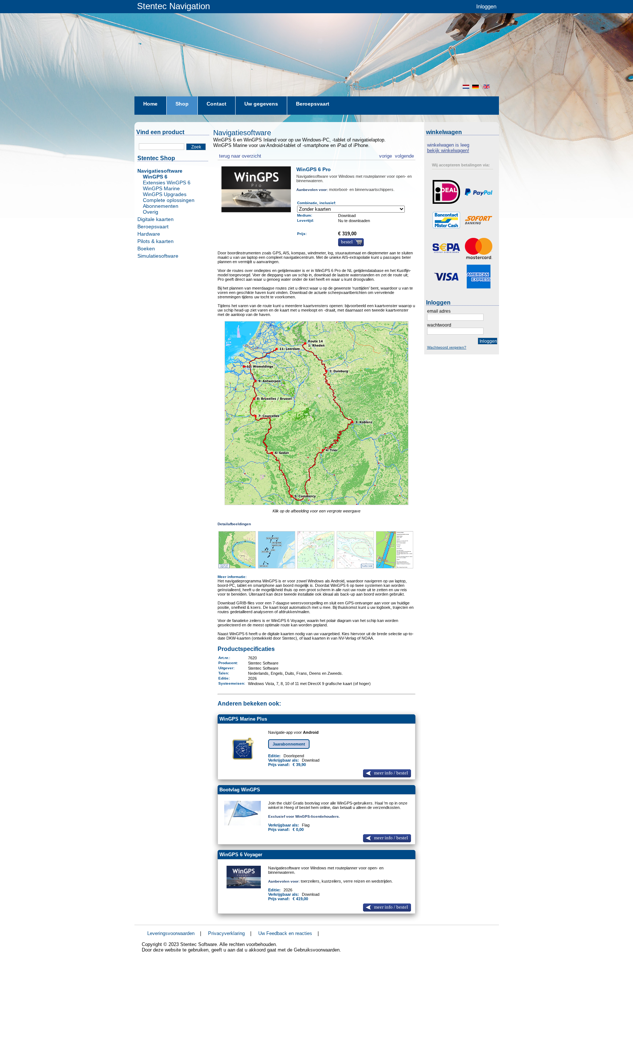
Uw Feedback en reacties (285, 933)
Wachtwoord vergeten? (446, 347)
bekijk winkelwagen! (448, 150)
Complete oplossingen (169, 200)
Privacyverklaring (226, 933)
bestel (347, 241)
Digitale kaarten (155, 219)
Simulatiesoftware (157, 256)
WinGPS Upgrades (164, 194)
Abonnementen (160, 206)
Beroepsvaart (153, 226)
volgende (404, 155)
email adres (439, 311)
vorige (385, 155)
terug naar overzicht (239, 155)
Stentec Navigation (173, 6)
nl (465, 87)
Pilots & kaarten (155, 241)
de (476, 87)
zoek (196, 147)
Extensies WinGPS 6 (166, 182)
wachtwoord (439, 325)
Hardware (148, 234)
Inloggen (486, 6)
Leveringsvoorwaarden (171, 933)
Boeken (146, 248)
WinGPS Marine (161, 188)
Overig (150, 212)
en (487, 87)
